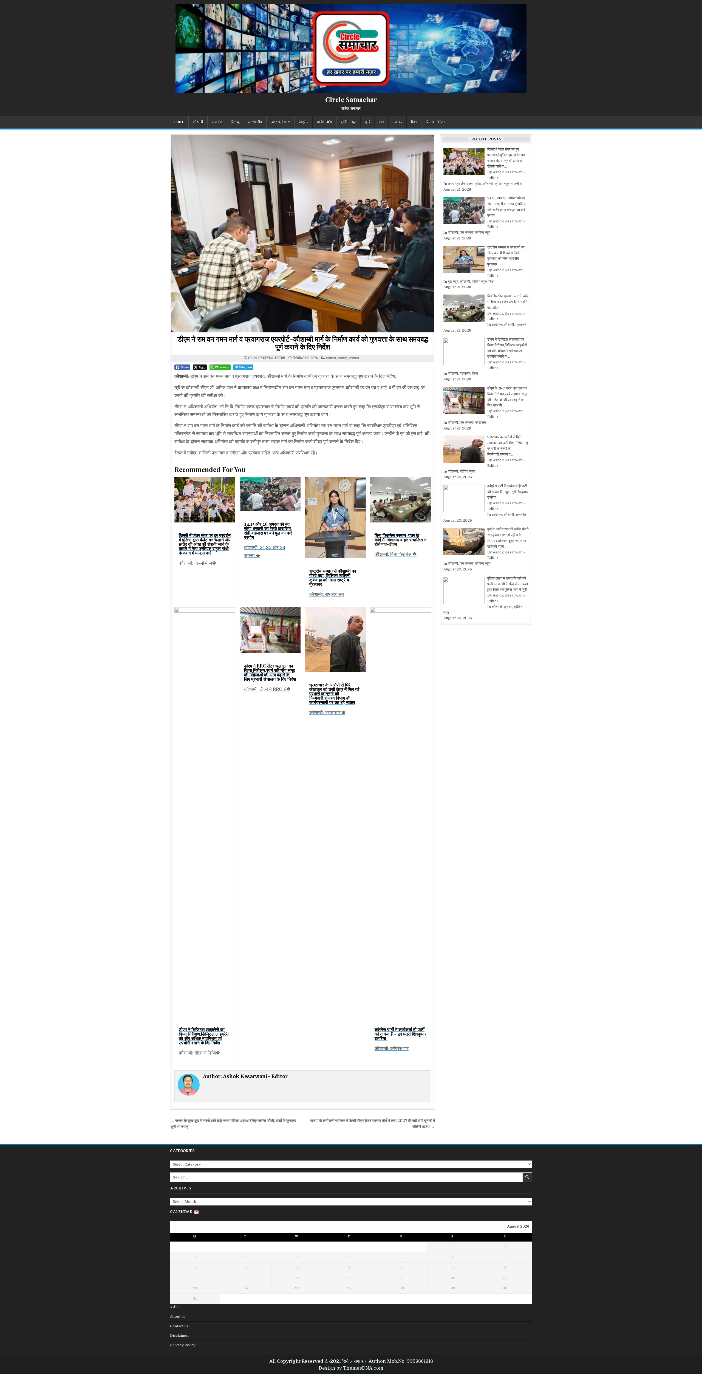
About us (177, 1316)
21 (402, 1278)
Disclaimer (179, 1335)
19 (297, 1278)
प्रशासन (354, 357)
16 (505, 1267)
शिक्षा (414, 122)
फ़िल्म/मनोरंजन (435, 122)
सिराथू (235, 122)
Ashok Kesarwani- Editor (266, 358)
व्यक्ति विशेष (324, 122)
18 (246, 1278)
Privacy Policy (183, 1345)
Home (179, 122)
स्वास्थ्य (397, 122)
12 (297, 1267)
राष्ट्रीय (303, 122)
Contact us (179, 1326)
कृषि (367, 122)
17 (195, 1278)
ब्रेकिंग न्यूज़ (348, 122)
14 (401, 1267)
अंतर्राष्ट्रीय (255, 122)
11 (245, 1267)
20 (349, 1278)
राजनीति (217, 122)
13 (349, 1267)
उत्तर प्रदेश (278, 122)
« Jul (174, 1307)
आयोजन (331, 357)
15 (453, 1267)
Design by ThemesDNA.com (351, 1368)
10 (195, 1267)
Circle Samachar (351, 99)
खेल (381, 122)
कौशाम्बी (198, 122)
